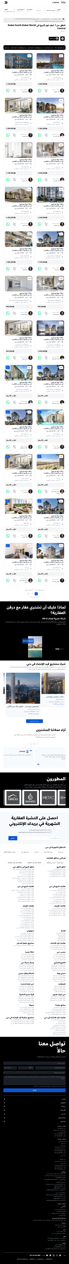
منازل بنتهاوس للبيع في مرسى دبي (25, 938)
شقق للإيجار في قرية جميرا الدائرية (26, 998)
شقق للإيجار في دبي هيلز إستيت (26, 988)
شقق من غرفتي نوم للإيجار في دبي (57, 912)
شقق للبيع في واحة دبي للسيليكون (25, 876)
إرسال (34, 1090)
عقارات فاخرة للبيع (61, 933)
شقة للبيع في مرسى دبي (60, 954)
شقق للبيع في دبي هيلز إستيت (26, 986)
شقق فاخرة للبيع (62, 935)
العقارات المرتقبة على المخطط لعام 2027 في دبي (22, 1021)
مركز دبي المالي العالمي (9, 852)
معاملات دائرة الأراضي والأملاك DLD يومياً (55, 1013)
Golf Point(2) (5, 48)
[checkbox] (50, 830)
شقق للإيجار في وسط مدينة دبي (26, 967)
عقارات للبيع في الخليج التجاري (58, 968)
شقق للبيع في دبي (45, 19)
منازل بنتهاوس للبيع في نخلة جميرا (25, 940)
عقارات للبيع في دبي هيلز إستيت (26, 990)
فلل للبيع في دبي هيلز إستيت (27, 991)
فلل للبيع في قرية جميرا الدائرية (26, 1002)
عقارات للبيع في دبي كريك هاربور (58, 1000)
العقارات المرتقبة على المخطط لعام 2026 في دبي (22, 1020)
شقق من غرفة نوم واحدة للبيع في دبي (57, 871)
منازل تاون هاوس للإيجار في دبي (26, 915)
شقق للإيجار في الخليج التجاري (58, 967)
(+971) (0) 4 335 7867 (58, 1197)
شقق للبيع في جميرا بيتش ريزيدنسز (25, 880)
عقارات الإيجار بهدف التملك (59, 1009)
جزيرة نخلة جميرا (48, 852)
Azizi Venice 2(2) (48, 48)
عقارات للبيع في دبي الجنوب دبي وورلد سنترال (23, 890)
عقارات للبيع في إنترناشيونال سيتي (26, 979)
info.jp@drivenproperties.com (52, 1249)
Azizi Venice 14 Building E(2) (18, 48)
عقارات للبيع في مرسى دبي (27, 889)
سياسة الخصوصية (40, 1259)
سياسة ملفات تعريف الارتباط (22, 1259)
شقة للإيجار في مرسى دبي (59, 956)
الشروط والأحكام (49, 1259)
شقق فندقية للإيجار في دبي (27, 917)
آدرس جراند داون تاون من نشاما (58, 1029)
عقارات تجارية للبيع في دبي (59, 901)
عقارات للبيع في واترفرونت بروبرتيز (26, 901)
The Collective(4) (59, 48)
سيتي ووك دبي (25, 852)
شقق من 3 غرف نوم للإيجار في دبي (57, 913)
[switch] (38, 10)
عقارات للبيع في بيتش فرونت (27, 894)
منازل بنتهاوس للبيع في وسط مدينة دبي (24, 937)
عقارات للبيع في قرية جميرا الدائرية (26, 892)
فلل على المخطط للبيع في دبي (58, 949)
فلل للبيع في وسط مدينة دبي (27, 970)
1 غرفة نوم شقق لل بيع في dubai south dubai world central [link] (49, 21)
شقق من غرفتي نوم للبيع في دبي (58, 873)
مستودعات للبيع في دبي (60, 899)
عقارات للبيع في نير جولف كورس (26, 899)
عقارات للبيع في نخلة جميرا (27, 958)
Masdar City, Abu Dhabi (34, 862)
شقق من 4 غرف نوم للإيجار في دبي (57, 915)
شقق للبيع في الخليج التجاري (59, 965)
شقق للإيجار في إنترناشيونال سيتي (26, 977)
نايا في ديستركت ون (61, 1023)
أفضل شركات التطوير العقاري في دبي (57, 1014)
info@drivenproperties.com (52, 1190)
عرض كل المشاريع (34, 721)
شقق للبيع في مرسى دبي (28, 874)
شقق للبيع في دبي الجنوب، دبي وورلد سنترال (23, 878)
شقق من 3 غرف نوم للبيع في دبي (57, 874)
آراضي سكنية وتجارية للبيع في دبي (57, 903)
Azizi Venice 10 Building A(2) (35, 48)
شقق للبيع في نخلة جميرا (28, 883)
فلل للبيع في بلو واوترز (60, 991)
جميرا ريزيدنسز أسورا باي (60, 1025)
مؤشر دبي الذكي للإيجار (28, 1013)
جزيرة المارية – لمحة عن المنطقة (55, 862)
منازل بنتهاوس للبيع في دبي (59, 894)
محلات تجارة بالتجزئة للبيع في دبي (57, 897)
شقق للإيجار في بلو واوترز (60, 988)
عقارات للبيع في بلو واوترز (59, 990)
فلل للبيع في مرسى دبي (60, 959)
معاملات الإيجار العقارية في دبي (58, 1011)
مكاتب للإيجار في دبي (29, 919)
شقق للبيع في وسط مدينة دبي (26, 871)
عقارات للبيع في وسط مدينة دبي (26, 968)
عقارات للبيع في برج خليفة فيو (26, 896)
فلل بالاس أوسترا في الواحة (59, 1034)
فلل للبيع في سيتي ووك (60, 981)
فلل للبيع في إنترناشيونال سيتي (26, 981)
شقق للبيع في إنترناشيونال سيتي (26, 975)
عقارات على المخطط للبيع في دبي (57, 947)
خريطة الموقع (32, 1259)
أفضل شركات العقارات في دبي (26, 1009)
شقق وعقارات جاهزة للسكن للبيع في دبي (24, 945)
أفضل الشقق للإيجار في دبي (27, 910)
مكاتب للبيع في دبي (61, 892)
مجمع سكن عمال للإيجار (60, 1007)
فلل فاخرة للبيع (62, 937)
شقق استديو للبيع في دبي (59, 869)
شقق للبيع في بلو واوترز (60, 986)
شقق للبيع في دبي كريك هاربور (26, 873)
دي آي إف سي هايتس (60, 1030)
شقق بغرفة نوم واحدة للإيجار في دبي (57, 910)
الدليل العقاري (30, 1014)
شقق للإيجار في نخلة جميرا (27, 956)
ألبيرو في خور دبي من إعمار (59, 1032)
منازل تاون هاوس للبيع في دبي (58, 890)
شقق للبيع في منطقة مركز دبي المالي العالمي (23, 869)
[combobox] (61, 10)
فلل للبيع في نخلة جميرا (28, 959)
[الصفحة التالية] (28, 593)
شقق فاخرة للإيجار (61, 938)
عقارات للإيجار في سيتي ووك (27, 912)
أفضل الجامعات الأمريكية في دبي (26, 1011)
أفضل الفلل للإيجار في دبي (27, 913)
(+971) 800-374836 (57, 1188)
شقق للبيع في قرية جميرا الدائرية (26, 881)
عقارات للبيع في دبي (56, 19)
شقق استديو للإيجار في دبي (59, 908)
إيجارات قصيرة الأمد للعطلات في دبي (25, 928)
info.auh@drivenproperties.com (51, 1179)
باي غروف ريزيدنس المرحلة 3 (59, 1020)
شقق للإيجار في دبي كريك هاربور (58, 998)
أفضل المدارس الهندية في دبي (27, 1007)
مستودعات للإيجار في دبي (28, 922)
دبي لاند (36, 852)
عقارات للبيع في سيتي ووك (59, 979)
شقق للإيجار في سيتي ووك (59, 977)
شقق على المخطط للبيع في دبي (58, 945)
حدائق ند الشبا (62, 1021)
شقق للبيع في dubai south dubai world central (27, 19)
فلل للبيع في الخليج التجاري (59, 970)
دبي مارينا (60, 852)
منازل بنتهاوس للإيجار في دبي (27, 908)
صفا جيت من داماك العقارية (59, 1027)
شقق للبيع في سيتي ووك (59, 975)
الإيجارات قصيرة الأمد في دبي (27, 926)
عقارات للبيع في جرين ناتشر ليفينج (26, 897)
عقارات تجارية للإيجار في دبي (27, 920)
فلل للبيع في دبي (61, 889)
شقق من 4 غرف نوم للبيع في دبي (57, 876)
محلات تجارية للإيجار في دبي (27, 924)
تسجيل (13, 838)
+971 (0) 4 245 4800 (59, 1186)
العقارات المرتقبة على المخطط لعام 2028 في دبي (22, 1023)
